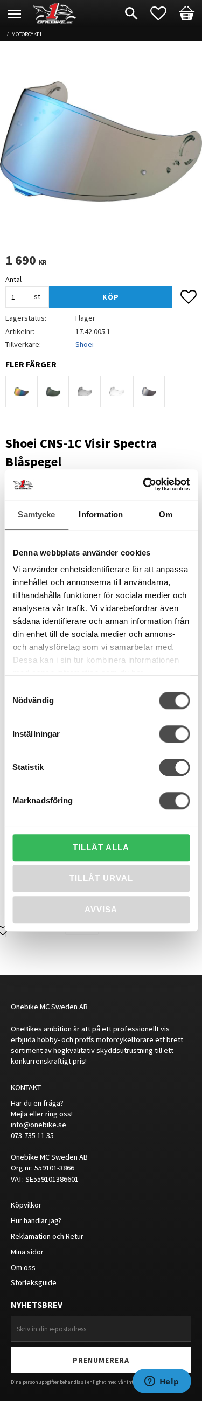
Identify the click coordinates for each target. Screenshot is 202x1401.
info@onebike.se (38, 1124)
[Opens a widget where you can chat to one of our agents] (161, 1382)
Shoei (84, 344)
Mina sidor (27, 1252)
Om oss (23, 1267)
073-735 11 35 (32, 1135)
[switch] (174, 734)
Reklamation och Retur (47, 1236)
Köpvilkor (26, 1205)
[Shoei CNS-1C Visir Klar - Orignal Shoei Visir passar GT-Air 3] (116, 391)
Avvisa (101, 909)
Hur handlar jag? (36, 1220)
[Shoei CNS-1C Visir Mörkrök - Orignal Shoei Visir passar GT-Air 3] (53, 391)
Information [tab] (101, 514)
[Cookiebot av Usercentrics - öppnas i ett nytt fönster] (144, 484)
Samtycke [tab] (36, 514)
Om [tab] (165, 514)
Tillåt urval (101, 878)
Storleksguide (34, 1282)
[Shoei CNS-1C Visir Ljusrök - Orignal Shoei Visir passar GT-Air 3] (84, 391)
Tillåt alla (101, 847)
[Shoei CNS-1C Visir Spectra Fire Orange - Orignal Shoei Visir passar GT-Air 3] (21, 391)
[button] (163, 13)
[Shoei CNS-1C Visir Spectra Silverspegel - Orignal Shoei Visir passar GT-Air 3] (149, 391)
